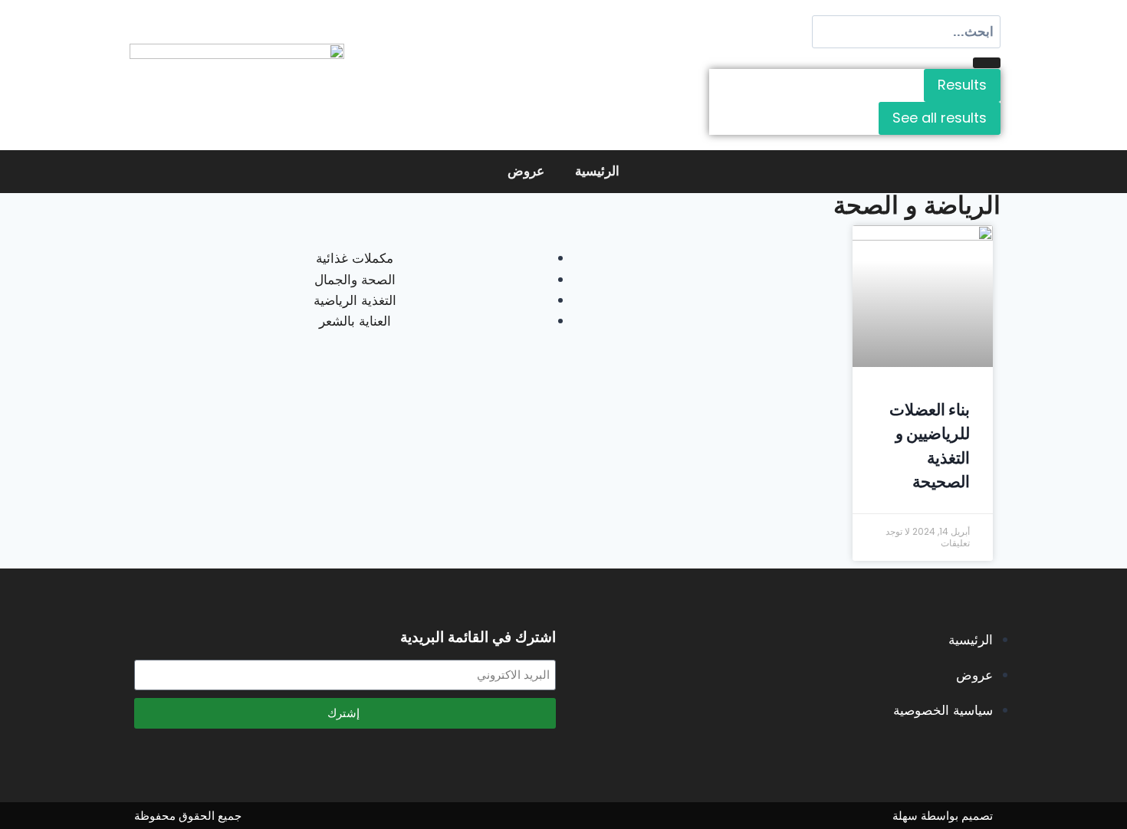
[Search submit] (987, 62)
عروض (526, 171)
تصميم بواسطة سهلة (942, 815)
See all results (939, 117)
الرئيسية (597, 171)
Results (962, 84)
